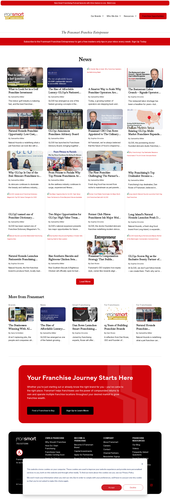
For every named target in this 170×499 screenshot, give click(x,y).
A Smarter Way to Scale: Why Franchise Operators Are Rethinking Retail (104, 92)
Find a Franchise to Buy (43, 410)
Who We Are (112, 16)
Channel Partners (111, 453)
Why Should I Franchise (55, 442)
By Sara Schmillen (15, 333)
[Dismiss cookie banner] (142, 464)
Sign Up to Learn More (77, 410)
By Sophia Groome (136, 97)
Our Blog (136, 445)
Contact (106, 449)
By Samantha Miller (16, 97)
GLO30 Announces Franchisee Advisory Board (63, 132)
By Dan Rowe (93, 263)
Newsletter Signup (111, 456)
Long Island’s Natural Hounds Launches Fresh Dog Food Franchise (144, 218)
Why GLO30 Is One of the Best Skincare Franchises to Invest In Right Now (23, 176)
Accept (112, 487)
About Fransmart (110, 442)
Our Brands (96, 16)
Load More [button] (85, 281)
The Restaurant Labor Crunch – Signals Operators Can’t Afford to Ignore (144, 92)
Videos (135, 448)
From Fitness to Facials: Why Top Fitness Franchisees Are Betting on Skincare (64, 176)
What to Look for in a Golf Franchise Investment (23, 90)
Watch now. (111, 3)
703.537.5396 (22, 443)
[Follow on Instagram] (151, 485)
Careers (106, 445)
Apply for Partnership (83, 455)
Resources (129, 16)
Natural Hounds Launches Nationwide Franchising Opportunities (23, 259)
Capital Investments (83, 451)
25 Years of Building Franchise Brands (116, 326)
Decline (133, 487)
